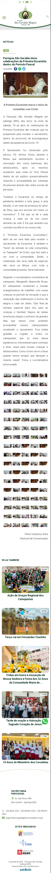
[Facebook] (23, 2)
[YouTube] (26, 2)
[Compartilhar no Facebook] (15, 69)
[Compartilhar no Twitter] (24, 69)
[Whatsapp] (31, 2)
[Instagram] (20, 2)
